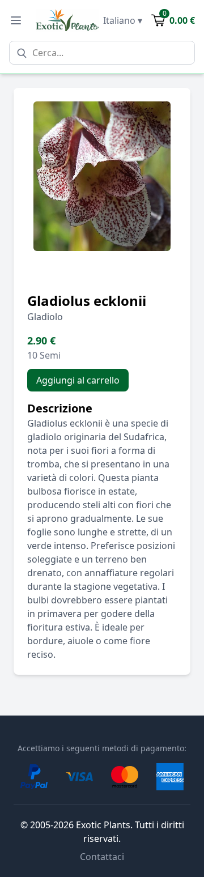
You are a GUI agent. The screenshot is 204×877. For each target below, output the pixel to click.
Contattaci (102, 856)
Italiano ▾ (122, 20)
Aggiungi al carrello (78, 380)
